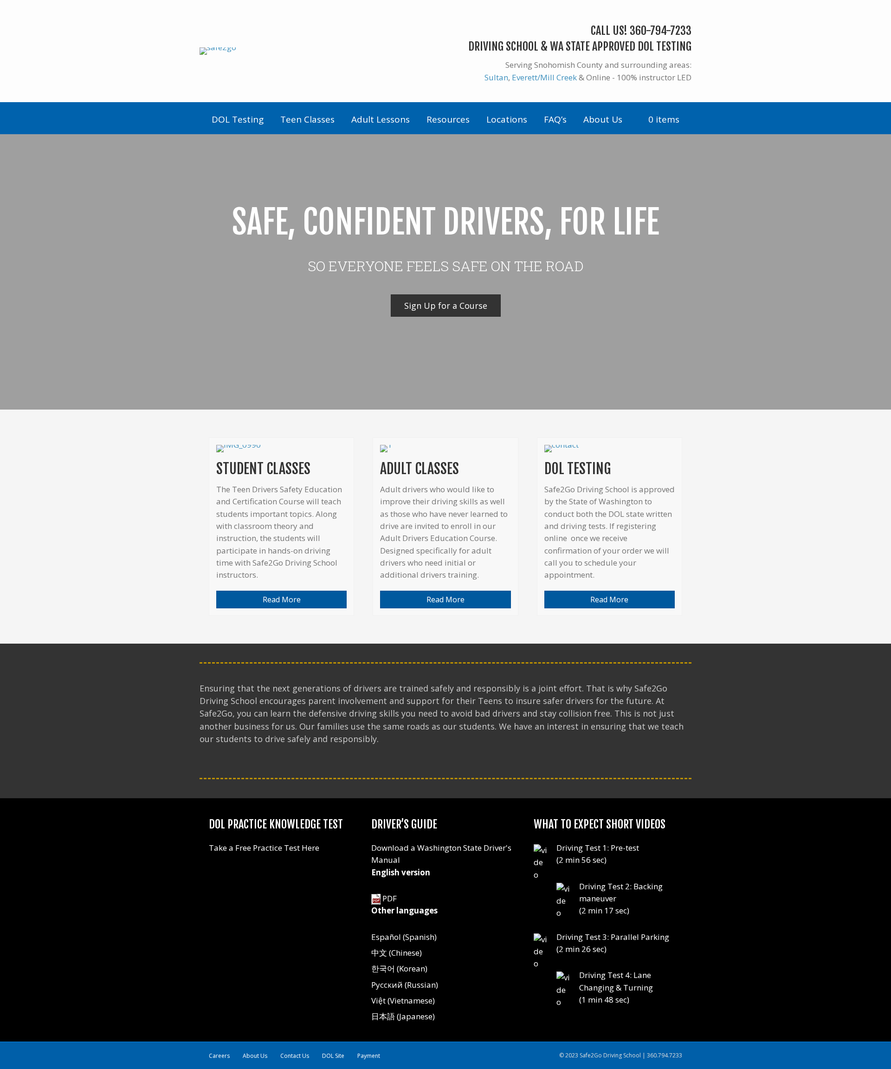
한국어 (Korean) (399, 968)
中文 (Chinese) (396, 952)
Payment (368, 1056)
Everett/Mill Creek (544, 77)
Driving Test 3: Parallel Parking (612, 937)
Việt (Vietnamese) (403, 1000)
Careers (219, 1056)
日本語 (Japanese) (403, 1016)
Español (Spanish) (404, 937)
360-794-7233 (660, 31)
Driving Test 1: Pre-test (597, 847)
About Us (255, 1056)
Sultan (496, 77)
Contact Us (294, 1056)
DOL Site (333, 1056)
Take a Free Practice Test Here (264, 847)
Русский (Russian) (404, 984)
